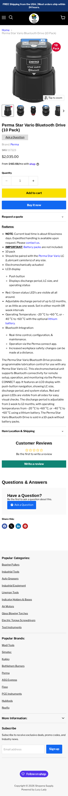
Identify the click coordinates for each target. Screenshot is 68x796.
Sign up (54, 749)
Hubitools (7, 700)
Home (6, 30)
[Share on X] (11, 526)
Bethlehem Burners (13, 665)
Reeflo (5, 707)
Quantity (7, 173)
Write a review (34, 464)
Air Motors (8, 606)
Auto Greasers (10, 578)
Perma (15, 144)
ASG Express (9, 679)
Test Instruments (12, 627)
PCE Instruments (12, 693)
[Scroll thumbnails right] (63, 111)
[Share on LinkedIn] (18, 526)
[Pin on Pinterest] (25, 526)
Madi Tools (8, 645)
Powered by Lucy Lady (34, 789)
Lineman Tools (10, 592)
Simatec (7, 651)
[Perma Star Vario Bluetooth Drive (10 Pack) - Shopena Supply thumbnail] (8, 111)
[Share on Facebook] (4, 526)
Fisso (5, 686)
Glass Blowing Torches (15, 613)
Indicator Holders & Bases (17, 599)
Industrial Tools (10, 571)
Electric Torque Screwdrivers (18, 620)
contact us (32, 242)
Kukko (5, 659)
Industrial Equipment (14, 585)
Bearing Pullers (10, 564)
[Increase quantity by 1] (33, 180)
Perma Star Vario (49, 256)
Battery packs (32, 247)
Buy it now (34, 205)
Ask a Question (14, 137)
